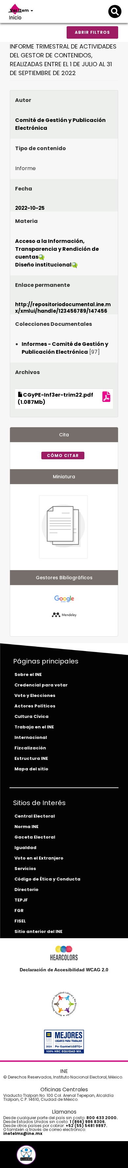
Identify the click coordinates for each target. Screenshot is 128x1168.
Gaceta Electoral (34, 837)
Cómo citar (63, 455)
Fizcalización (30, 748)
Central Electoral (34, 816)
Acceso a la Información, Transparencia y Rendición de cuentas (57, 249)
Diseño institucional (43, 264)
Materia (26, 221)
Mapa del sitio (31, 769)
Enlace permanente (42, 285)
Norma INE (26, 826)
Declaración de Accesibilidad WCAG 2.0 (64, 969)
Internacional (30, 737)
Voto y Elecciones (34, 695)
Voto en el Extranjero (38, 858)
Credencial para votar (41, 685)
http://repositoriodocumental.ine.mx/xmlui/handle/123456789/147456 (63, 307)
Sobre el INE (28, 674)
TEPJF (21, 900)
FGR (19, 910)
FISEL (20, 921)
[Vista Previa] (106, 399)
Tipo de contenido (40, 148)
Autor (23, 100)
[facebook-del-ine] (15, 1157)
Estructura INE (31, 758)
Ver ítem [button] (20, 10)
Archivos (27, 372)
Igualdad (25, 847)
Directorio (26, 889)
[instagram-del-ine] (39, 1157)
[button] (26, 1155)
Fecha (23, 188)
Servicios (25, 868)
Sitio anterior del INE (38, 931)
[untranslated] (64, 614)
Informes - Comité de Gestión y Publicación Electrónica (65, 348)
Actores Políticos (34, 706)
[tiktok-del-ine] (44, 1157)
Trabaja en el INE (34, 727)
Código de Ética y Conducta (47, 879)
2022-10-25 (30, 208)
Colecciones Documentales (53, 324)
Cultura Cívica (31, 716)
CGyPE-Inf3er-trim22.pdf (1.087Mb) (55, 398)
